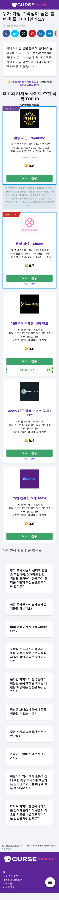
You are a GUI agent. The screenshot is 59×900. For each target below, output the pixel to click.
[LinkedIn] (41, 33)
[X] (23, 33)
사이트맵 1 (8, 883)
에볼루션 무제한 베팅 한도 (29, 323)
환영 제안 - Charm (29, 244)
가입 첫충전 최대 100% (29, 498)
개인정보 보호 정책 (12, 879)
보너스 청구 (29, 178)
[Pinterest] (32, 33)
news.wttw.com (29, 84)
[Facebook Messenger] (15, 33)
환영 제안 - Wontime (29, 138)
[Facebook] (6, 33)
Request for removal (23, 81)
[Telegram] (49, 33)
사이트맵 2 (8, 887)
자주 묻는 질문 (10, 876)
